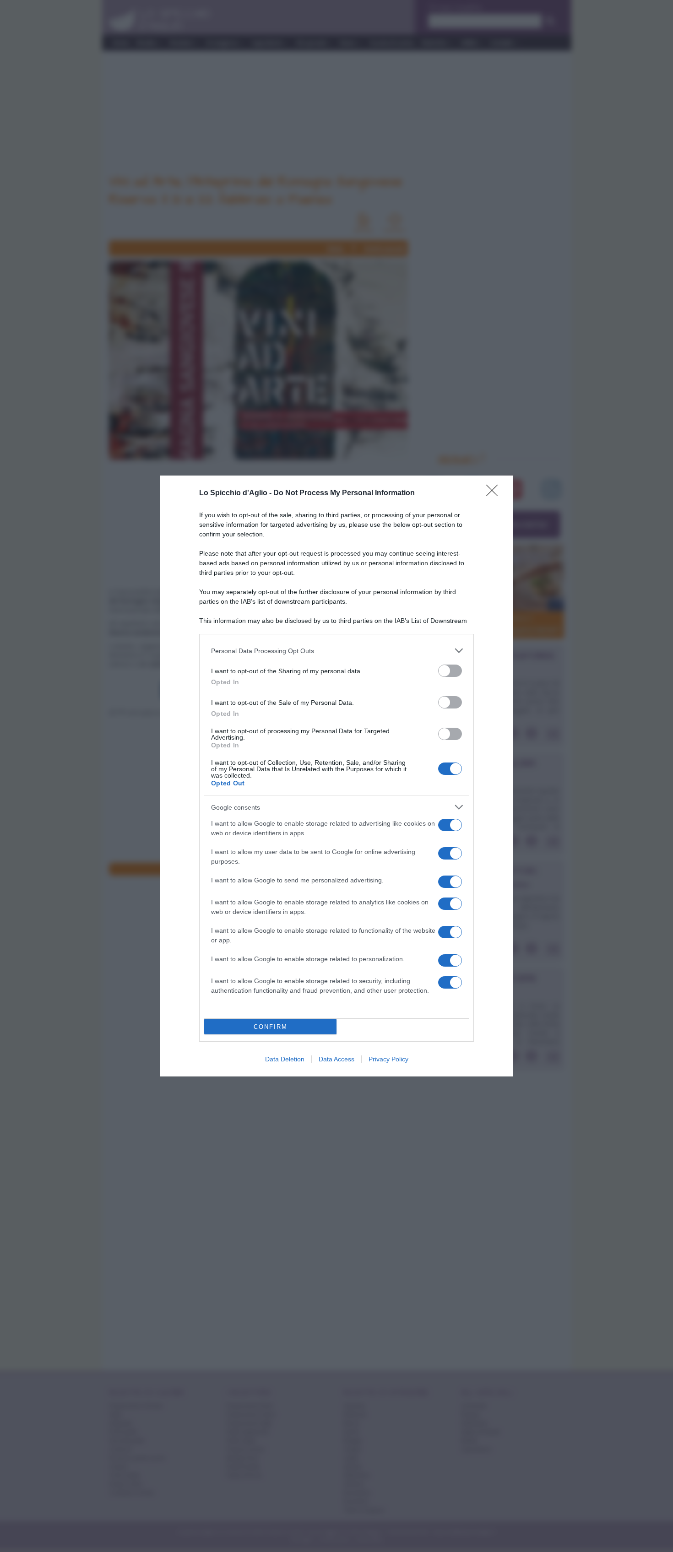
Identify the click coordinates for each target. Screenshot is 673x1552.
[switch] (450, 671)
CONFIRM (271, 1026)
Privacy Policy (388, 1059)
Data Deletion (284, 1059)
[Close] (495, 493)
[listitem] (336, 650)
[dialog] (336, 776)
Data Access (336, 1059)
